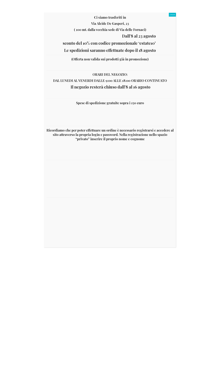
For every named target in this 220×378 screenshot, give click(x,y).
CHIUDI (172, 15)
